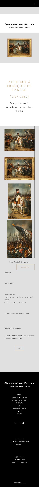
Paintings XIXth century (19, 400)
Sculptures (19, 403)
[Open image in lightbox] (19, 140)
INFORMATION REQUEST (12, 328)
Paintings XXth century (19, 397)
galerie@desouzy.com (19, 462)
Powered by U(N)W (20, 482)
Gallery (19, 395)
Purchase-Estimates (19, 408)
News (19, 411)
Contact (19, 414)
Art (19, 405)
